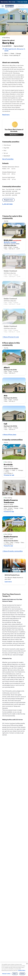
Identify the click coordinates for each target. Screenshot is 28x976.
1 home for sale (8, 546)
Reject (15, 973)
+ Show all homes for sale (10, 337)
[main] (14, 492)
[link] (14, 21)
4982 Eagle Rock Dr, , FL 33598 (14, 50)
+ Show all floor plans (9, 434)
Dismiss (22, 973)
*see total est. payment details (11, 242)
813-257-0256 (8, 204)
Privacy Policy (21, 970)
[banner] (14, 2)
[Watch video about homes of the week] (14, 124)
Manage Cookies (6, 973)
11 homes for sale (9, 475)
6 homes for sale (9, 511)
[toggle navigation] (3, 6)
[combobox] (21, 6)
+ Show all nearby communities (12, 551)
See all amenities (8, 159)
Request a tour (8, 200)
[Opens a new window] (20, 11)
